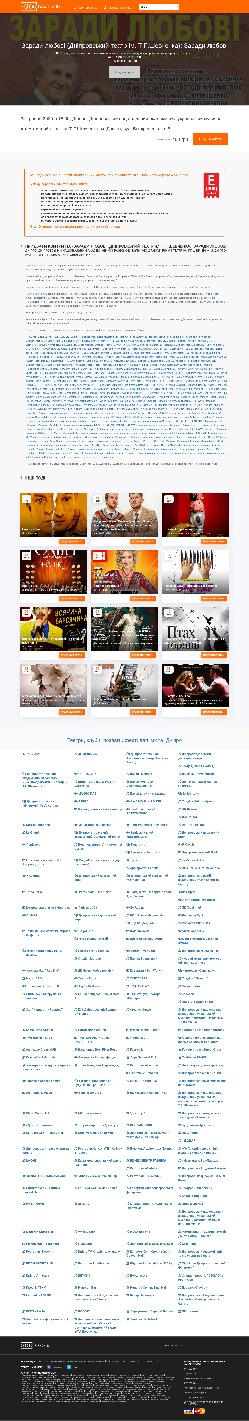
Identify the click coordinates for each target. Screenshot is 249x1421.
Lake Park (180, 437)
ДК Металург (167, 344)
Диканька (82, 1381)
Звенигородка (72, 1383)
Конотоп (166, 1385)
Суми (98, 1397)
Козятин (147, 1385)
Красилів (86, 1387)
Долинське (110, 1381)
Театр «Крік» (151, 380)
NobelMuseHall (69, 433)
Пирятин (126, 1393)
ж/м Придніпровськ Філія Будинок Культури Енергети (89, 421)
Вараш (57, 1379)
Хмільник (69, 1399)
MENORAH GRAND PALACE (109, 425)
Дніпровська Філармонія (118, 376)
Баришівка (26, 1377)
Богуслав (101, 1377)
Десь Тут (211, 429)
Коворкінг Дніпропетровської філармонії (122, 429)
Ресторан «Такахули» (169, 425)
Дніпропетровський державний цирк (164, 336)
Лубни (24, 1389)
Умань (44, 1399)
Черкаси (136, 1399)
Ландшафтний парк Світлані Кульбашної (150, 364)
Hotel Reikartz (107, 372)
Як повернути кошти (76, 1361)
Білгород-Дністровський (97, 1375)
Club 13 (108, 368)
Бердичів (48, 1377)
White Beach (217, 433)
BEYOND (95, 445)
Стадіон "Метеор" (185, 380)
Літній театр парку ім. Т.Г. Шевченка (42, 953)
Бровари (141, 1377)
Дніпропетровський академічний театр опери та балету (56, 364)
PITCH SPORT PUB (154, 441)
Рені (103, 1395)
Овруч (37, 1393)
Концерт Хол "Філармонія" (206, 413)
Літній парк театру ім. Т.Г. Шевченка (90, 384)
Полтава (25, 1395)
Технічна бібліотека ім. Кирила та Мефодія (61, 372)
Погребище (137, 1393)
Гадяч (170, 1379)
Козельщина (135, 1385)
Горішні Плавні (38, 1381)
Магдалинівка (60, 1389)
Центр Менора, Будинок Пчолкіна (96, 344)
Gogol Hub (92, 372)
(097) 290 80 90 (88, 7)
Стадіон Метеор (142, 376)
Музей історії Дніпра (76, 392)
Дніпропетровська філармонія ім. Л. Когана (200, 344)
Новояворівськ (154, 1391)
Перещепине (102, 1393)
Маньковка (84, 1389)
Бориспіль (130, 1377)
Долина (100, 1381)
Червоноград (124, 1399)
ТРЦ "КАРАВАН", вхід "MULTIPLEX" (163, 392)
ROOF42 (40, 453)
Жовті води (47, 1383)
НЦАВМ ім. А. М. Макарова (109, 360)
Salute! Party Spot (179, 429)
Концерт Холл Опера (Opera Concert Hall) (62, 441)
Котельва (75, 1387)
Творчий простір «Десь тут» (131, 413)
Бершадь (91, 1377)
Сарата (129, 1395)
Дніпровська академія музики (157, 437)
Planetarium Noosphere (114, 437)
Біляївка (135, 1375)
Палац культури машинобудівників (57, 344)
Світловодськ (149, 1395)
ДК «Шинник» (73, 336)
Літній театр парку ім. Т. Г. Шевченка (94, 783)
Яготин (75, 1401)
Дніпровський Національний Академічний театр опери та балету (179, 449)
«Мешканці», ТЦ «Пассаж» (200, 1160)
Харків (60, 1399)
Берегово (59, 1377)
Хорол (94, 1399)
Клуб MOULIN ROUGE (47, 348)
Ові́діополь (27, 1393)
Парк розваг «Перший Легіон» (62, 453)
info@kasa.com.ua (192, 1374)
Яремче (84, 1401)
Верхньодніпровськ (92, 1379)
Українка (35, 1399)
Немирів (44, 1391)
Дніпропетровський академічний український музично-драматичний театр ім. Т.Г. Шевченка (76, 340)
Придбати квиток (71, 541)
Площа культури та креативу (175, 400)
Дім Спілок (178, 348)
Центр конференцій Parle (141, 356)
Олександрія (65, 1393)
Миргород (131, 1389)
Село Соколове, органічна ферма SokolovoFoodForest (199, 1039)
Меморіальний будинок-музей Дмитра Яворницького (71, 437)
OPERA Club (135, 340)
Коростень (26, 1387)
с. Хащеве (133, 437)
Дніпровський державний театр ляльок (193, 360)
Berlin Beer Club (34, 409)
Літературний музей (145, 372)
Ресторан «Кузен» (197, 437)
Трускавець (154, 1397)
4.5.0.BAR (130, 417)
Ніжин (35, 1391)
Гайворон (26, 1381)
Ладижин (147, 1387)
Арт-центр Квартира (115, 356)
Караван (192, 384)
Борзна (120, 1377)
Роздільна (111, 1395)
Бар (150, 1375)
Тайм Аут (59, 336)
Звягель (84, 1383)
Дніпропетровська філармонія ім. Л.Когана (178, 404)
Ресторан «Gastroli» (147, 400)
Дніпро (92, 1381)
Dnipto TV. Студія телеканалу (98, 1251)
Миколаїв (95, 1389)
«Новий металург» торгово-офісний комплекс (199, 376)
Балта (144, 1375)
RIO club (97, 356)
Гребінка (62, 1381)
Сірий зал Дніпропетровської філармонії (48, 445)
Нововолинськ (106, 1391)
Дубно (120, 1381)
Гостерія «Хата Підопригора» (104, 392)
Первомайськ (88, 1393)
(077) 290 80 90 (191, 1383)
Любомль (48, 1389)
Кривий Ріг (120, 1387)
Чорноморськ (28, 1401)
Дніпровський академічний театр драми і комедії (65, 413)
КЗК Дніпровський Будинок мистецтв (69, 388)
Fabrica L (119, 396)
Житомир (160, 1381)
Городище (52, 1381)
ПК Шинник (117, 417)
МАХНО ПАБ (123, 344)
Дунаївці (141, 1381)
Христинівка (104, 1399)
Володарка (133, 1379)
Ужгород (25, 1399)
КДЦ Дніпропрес (194, 348)
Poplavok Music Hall (195, 923)
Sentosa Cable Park (54, 457)
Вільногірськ (37, 1379)
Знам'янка (104, 1383)
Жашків (150, 1381)
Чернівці (145, 1399)
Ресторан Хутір (184, 368)
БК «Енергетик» (214, 409)
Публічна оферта (135, 1361)
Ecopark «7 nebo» (35, 449)
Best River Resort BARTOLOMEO (139, 348)
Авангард (66, 1375)
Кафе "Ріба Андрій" (40, 1030)
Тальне (106, 1397)
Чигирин (164, 1399)
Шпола (50, 1401)
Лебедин (157, 1387)
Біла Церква (78, 1375)
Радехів (71, 1395)
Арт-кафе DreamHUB (68, 396)
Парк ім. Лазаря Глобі (210, 384)
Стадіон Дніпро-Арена (73, 348)
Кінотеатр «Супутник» (118, 380)
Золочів (127, 1383)
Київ (96, 1385)
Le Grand (88, 352)
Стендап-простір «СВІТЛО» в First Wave (149, 1205)
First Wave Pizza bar (203, 400)
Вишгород (107, 1379)
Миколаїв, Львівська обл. (113, 1389)
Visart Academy (124, 372)
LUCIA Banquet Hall (52, 392)
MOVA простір (33, 437)
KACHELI (131, 360)
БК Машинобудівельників (58, 409)
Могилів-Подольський (148, 1389)
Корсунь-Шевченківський (57, 1387)
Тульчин (166, 1397)
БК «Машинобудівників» (161, 368)
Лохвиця (167, 1387)
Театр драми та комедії (199, 336)
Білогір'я (113, 1375)
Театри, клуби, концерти (195, 1392)
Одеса (45, 1393)
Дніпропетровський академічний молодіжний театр (123, 352)
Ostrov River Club (94, 376)
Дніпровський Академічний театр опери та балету (114, 441)
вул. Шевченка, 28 (132, 392)
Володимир (145, 1379)
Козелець (123, 1385)
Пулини (55, 1395)
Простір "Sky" (168, 445)
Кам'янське (50, 1385)
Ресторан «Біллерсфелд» (195, 396)
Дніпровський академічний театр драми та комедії (82, 417)
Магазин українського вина (114, 1401)
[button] (159, 7)
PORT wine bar (36, 1311)
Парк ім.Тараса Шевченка (48, 352)
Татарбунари (118, 1397)
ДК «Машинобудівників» (65, 380)
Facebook (57, 1367)
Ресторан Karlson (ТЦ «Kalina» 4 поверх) (201, 417)
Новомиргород (122, 1391)
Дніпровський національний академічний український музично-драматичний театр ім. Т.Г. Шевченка (129, 409)
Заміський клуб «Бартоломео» (169, 352)
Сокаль (64, 1397)
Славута (34, 1397)
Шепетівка (40, 1401)
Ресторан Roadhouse (177, 441)
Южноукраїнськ (63, 1401)
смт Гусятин (53, 1397)
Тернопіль (130, 1397)
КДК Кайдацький (204, 368)
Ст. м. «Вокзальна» (143, 404)
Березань (80, 1377)
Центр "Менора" (152, 340)
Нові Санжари (65, 1391)
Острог (76, 1393)
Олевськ (54, 1393)
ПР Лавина (165, 348)
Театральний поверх (156, 429)
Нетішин (53, 1391)
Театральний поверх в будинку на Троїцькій (107, 404)
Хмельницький (82, 1399)
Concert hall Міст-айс (168, 396)
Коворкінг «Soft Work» (92, 380)
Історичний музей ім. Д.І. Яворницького (177, 356)
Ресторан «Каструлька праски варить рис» (75, 400)
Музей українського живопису (103, 348)
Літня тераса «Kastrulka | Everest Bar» (47, 429)
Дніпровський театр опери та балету (157, 417)
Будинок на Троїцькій (178, 413)
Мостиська (165, 1389)
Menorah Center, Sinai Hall (206, 445)
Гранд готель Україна (71, 376)
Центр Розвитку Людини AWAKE (202, 372)
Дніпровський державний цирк (203, 352)
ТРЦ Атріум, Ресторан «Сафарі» (168, 384)
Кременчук (109, 1387)
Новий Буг (78, 1391)
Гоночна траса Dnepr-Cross (140, 396)
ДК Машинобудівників (175, 340)
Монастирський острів (94, 825)
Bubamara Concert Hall (208, 380)
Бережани (69, 1377)
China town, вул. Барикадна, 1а (117, 400)
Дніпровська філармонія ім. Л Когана (203, 425)
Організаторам (152, 1361)
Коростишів (38, 1387)
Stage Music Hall (195, 409)
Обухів (166, 1391)
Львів (39, 1389)
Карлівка (88, 1385)
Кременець (97, 1387)
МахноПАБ (137, 380)
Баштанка (37, 1377)
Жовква (36, 1383)
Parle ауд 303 (67, 368)
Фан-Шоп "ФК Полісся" (194, 1397)
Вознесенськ (120, 1379)
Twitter (75, 1367)
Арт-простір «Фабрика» (200, 364)
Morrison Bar (184, 445)
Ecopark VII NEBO (56, 449)
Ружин (121, 1395)
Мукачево (26, 1391)
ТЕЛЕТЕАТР (167, 380)
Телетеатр (86, 356)
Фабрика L (191, 392)
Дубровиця (130, 1381)
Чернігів (154, 1399)
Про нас (41, 1361)
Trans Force (94, 364)
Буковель (169, 1377)
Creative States (100, 388)
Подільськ (149, 1393)
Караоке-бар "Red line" (38, 380)
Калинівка (137, 1383)
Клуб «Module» (89, 986)
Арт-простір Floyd (213, 404)
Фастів (52, 1399)
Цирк (49, 360)
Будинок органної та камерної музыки (58, 356)
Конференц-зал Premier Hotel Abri (130, 384)
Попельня (35, 1395)
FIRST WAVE (197, 429)
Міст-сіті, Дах (61, 384)
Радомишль (94, 1395)
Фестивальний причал (114, 364)
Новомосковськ (138, 1391)
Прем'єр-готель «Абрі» (169, 372)
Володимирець (159, 1379)
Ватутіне (77, 1379)
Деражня (72, 1381)
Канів (80, 1385)
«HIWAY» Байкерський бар (141, 425)
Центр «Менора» (133, 449)
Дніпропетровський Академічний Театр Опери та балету (113, 336)
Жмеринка (26, 1383)
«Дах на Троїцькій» (104, 413)
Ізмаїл (42, 1375)
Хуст (114, 1399)
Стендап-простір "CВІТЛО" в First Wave (138, 445)
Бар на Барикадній (162, 376)
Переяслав (115, 1393)
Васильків (66, 1379)
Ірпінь (57, 1375)
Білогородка (124, 1375)
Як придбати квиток (56, 1361)
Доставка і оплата (96, 1361)
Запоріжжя (59, 1383)
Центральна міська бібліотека (42, 368)
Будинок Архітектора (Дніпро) (42, 421)
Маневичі (73, 1389)
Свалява (161, 1395)
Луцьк (32, 1389)
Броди (150, 1377)
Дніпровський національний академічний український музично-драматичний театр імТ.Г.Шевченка (133, 433)
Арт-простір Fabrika (82, 360)
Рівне (63, 1395)
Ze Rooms (81, 368)
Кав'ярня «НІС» (61, 360)
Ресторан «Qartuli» (48, 425)
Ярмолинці (95, 1401)
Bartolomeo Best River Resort (97, 396)
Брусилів (159, 1377)
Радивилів (82, 1395)
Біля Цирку (180, 364)
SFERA (30, 348)
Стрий (91, 1397)
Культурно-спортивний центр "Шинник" (151, 421)
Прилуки (46, 1395)
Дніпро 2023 (86, 312)
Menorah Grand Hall (198, 433)
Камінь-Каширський (67, 1385)
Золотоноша (116, 1383)
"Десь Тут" (31, 413)
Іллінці (50, 1375)
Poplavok (31, 356)
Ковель (114, 1385)
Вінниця (48, 1379)
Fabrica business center (68, 404)
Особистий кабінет (120, 7)
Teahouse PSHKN (40, 400)
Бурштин (26, 1379)
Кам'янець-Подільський (32, 1385)
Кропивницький (134, 1387)
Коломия (157, 1385)
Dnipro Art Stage (80, 445)
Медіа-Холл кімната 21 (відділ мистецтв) (97, 862)
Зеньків (93, 1383)
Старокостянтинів (78, 1397)
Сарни (138, 1395)
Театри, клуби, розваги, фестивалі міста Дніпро (124, 739)
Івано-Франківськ (29, 1375)
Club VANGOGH (157, 413)
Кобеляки (104, 1385)
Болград (111, 1377)
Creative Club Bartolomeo (39, 417)
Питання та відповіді (115, 1361)
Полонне (160, 1393)
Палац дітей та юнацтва (145, 344)
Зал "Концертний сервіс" (44, 1009)
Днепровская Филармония (40, 404)
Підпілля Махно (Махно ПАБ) (206, 441)
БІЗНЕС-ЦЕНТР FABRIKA (188, 421)
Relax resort (108, 445)
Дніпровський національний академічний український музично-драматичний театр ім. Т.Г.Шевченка (164, 388)
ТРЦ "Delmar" (44, 384)
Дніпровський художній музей (76, 425)
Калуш (147, 1383)
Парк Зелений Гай (143, 1057)
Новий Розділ (91, 1391)
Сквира (25, 1397)
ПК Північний (96, 368)
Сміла (43, 1397)
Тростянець (142, 1397)
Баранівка (159, 1375)
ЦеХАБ (124, 421)
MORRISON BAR (72, 352)
